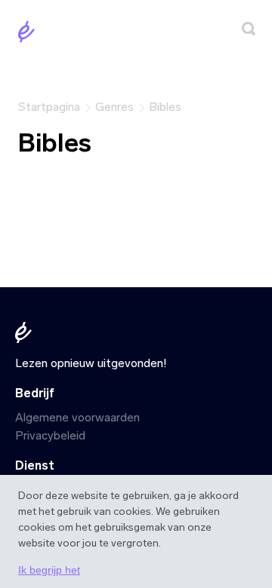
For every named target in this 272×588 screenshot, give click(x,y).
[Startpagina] (29, 34)
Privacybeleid (50, 435)
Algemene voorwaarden (77, 417)
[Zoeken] (248, 31)
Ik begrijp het (49, 570)
